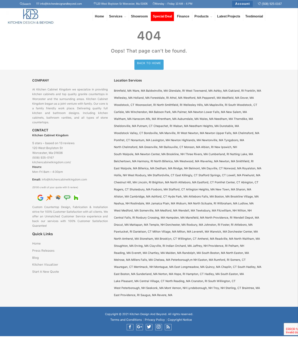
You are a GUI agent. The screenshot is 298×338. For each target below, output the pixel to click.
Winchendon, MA (142, 112)
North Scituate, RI (204, 203)
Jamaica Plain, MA (163, 203)
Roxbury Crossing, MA (150, 217)
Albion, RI (207, 147)
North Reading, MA (177, 281)
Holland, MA (141, 97)
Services (115, 16)
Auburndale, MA (188, 118)
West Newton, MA (192, 133)
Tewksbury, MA (206, 210)
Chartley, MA (156, 252)
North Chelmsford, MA (128, 147)
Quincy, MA (212, 266)
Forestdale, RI (159, 97)
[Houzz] (76, 197)
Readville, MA (224, 238)
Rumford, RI (221, 259)
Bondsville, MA (154, 133)
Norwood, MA (232, 168)
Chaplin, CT (229, 266)
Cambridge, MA (140, 196)
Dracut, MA (121, 224)
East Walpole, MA (125, 168)
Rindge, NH (180, 168)
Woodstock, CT (124, 104)
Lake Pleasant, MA (126, 281)
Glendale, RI (177, 90)
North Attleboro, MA (183, 182)
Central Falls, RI (124, 217)
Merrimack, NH (143, 266)
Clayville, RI (157, 245)
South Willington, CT (222, 281)
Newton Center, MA (153, 154)
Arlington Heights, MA (200, 189)
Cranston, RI (199, 281)
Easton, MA (205, 259)
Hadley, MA (212, 274)
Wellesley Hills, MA (196, 104)
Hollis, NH (120, 175)
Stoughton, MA (124, 245)
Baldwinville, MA (157, 90)
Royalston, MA (251, 168)
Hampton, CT (195, 274)
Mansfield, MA (194, 217)
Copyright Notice (180, 320)
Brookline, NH (175, 154)
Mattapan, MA (139, 224)
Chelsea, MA (162, 259)
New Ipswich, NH (225, 147)
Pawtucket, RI (123, 231)
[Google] (40, 197)
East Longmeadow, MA (189, 266)
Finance (183, 16)
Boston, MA (222, 196)
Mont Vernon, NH (175, 288)
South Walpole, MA (126, 154)
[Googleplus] (139, 327)
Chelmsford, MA (248, 133)
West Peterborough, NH (129, 288)
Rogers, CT (121, 189)
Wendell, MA (186, 210)
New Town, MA (225, 189)
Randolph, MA (191, 252)
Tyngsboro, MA (234, 140)
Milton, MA (184, 231)
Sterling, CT (233, 288)
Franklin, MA (253, 90)
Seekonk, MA (155, 288)
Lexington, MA (160, 140)
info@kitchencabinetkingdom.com (64, 179)
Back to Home (149, 63)
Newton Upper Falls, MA (221, 133)
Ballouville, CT (173, 147)
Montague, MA (164, 266)
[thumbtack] (49, 197)
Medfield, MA (230, 97)
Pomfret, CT (122, 140)
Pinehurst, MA (251, 175)
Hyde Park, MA (178, 196)
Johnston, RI (212, 224)
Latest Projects (228, 16)
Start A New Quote (45, 272)
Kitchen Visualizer (45, 264)
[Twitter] (149, 327)
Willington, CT (187, 238)
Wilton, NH (244, 210)
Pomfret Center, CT (227, 182)
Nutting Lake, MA (241, 154)
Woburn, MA (184, 203)
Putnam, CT (145, 126)
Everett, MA (139, 252)
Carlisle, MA (122, 112)
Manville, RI (172, 133)
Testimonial (254, 16)
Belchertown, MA (125, 161)
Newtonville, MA (212, 140)
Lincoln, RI (144, 182)
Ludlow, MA (246, 203)
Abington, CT (249, 182)
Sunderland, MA (147, 274)
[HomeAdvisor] (58, 197)
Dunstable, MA (229, 126)
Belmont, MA (197, 168)
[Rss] (168, 327)
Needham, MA (223, 118)
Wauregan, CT (123, 266)
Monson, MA (192, 147)
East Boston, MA (124, 274)
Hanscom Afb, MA (144, 118)
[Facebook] (130, 327)
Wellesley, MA (123, 97)
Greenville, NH (153, 147)
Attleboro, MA (243, 224)
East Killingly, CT (186, 175)
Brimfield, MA (123, 90)
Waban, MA (180, 126)
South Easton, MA (232, 274)
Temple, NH (157, 224)
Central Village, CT (152, 281)
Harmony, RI (145, 161)
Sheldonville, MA (125, 126)
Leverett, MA (200, 231)
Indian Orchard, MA (179, 245)
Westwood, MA (189, 161)
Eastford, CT (205, 182)
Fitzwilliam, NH (227, 210)
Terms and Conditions (126, 320)
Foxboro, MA (159, 189)
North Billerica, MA (166, 161)
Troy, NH (219, 288)
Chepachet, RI (162, 126)
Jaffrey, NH (200, 245)
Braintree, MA (251, 288)
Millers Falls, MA (142, 259)
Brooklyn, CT (168, 238)
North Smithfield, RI (169, 104)
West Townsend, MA (199, 90)
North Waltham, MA (247, 238)
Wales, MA (206, 118)
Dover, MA (247, 97)
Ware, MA (138, 90)
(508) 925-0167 (271, 3)
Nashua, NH (122, 203)
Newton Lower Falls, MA (209, 112)
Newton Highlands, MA (186, 140)
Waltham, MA (123, 118)
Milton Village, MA (164, 231)
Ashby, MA (220, 90)
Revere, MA (164, 295)
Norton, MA (165, 274)
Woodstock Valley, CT (128, 133)
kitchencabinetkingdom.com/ (51, 162)
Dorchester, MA (175, 224)
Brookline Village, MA (244, 196)
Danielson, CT (142, 231)
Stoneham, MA (149, 238)
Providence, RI (218, 245)
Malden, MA (173, 252)
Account (242, 3)
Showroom (139, 16)
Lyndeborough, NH (200, 288)
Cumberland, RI (219, 154)
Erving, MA (141, 245)
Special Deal (162, 16)
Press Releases (43, 250)
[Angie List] (67, 197)
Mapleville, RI (218, 104)
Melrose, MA (122, 259)
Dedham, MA (163, 168)
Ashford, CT (159, 196)
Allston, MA (121, 196)
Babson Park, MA (165, 112)
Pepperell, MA (211, 97)
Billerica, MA (146, 168)
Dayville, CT (215, 168)
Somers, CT (238, 259)
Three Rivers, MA (196, 154)
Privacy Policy (155, 320)
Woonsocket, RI (145, 104)
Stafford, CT (177, 189)
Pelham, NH (236, 245)
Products (201, 16)
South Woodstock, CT (242, 104)
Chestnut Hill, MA (125, 182)
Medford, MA (168, 210)
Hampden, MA (175, 217)
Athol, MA (176, 97)
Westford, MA (192, 97)
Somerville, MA (149, 210)
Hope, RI (179, 274)
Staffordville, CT (164, 175)
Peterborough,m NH (184, 259)
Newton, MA (227, 161)
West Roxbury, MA (140, 175)
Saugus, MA (148, 295)
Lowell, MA (234, 175)
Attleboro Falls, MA (201, 196)
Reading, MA (122, 252)
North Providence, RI (219, 217)
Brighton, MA (160, 182)
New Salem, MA (236, 112)
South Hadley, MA (249, 266)
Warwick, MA (218, 231)
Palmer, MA (184, 112)
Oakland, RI (236, 90)
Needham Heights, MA (204, 126)
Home (99, 16)
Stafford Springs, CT (212, 175)
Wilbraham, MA (227, 203)
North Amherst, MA (126, 238)
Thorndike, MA (243, 118)
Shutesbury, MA (140, 189)
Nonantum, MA (140, 140)
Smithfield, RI (245, 161)
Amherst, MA (205, 238)
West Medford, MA (126, 210)
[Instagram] (158, 327)
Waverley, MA (209, 161)
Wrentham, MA (167, 118)
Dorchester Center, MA (243, 231)
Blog (35, 258)
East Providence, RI (127, 295)
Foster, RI (227, 224)
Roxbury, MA (195, 224)
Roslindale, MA (140, 203)
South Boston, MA (213, 252)
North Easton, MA (237, 252)
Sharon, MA (243, 189)
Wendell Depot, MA (246, 217)
